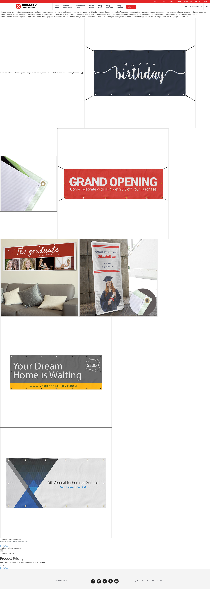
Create (179, 1)
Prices (154, 581)
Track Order (188, 1)
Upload (171, 1)
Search (197, 1)
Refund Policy (141, 581)
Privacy (134, 581)
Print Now (131, 7)
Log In (163, 1)
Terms (149, 581)
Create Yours (4, 546)
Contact (205, 1)
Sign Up (155, 1)
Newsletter (160, 581)
